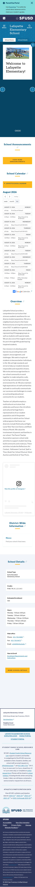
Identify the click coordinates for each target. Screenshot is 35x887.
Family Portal (25, 736)
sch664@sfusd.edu (18, 644)
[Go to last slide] (2, 89)
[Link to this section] (17, 147)
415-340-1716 (23, 765)
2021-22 (6, 798)
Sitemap (28, 825)
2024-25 (12, 796)
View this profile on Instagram (14, 489)
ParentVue (12, 7)
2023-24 (20, 796)
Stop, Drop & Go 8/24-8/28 (23, 246)
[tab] (15, 130)
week (5, 201)
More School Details (17, 670)
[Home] (24, 19)
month (12, 201)
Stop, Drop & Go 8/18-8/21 (23, 217)
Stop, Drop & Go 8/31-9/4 (23, 286)
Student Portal (17, 739)
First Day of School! (17, 210)
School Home (9, 40)
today (16, 196)
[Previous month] (5, 197)
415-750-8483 (18, 637)
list (17, 201)
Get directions (8, 719)
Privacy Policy (16, 825)
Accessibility (7, 822)
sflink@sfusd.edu (7, 765)
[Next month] (9, 197)
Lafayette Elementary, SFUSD (14, 512)
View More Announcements (17, 160)
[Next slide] (32, 89)
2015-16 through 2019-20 (22, 798)
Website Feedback (11, 827)
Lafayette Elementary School (17, 734)
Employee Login (10, 736)
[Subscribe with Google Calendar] (22, 291)
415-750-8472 (16, 640)
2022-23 (27, 796)
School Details (23, 40)
